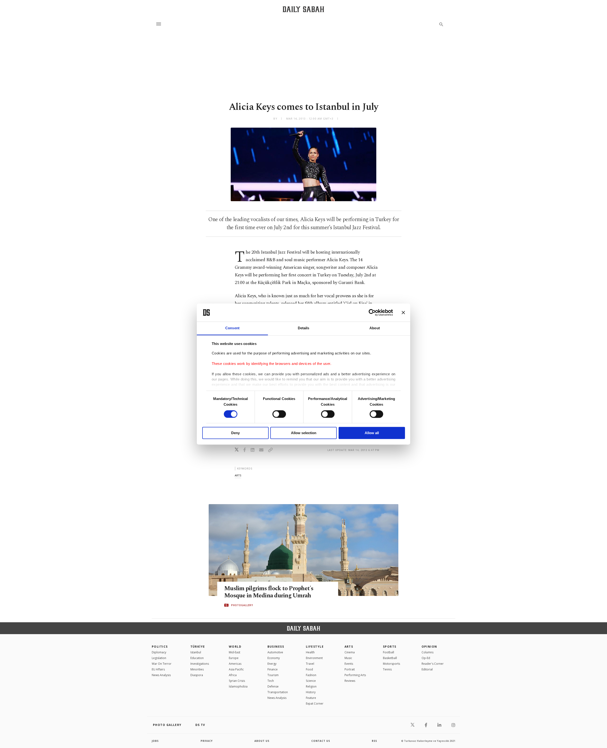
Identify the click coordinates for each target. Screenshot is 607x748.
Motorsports (391, 664)
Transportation (277, 692)
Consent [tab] (232, 328)
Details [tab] (303, 328)
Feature (311, 698)
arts (238, 475)
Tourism (273, 675)
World (235, 647)
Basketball (390, 658)
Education (197, 658)
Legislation (159, 658)
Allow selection (303, 433)
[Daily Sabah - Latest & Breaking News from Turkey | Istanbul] (303, 9)
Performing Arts (355, 675)
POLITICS (160, 647)
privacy (207, 741)
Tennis (387, 669)
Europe (234, 658)
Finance (272, 669)
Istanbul (195, 652)
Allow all (372, 433)
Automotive (275, 652)
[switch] (279, 414)
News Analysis (161, 675)
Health (310, 652)
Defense (273, 686)
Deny (235, 433)
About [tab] (374, 328)
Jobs (155, 741)
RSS (374, 741)
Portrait (350, 669)
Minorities (197, 669)
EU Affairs (158, 669)
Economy (273, 658)
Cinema (350, 652)
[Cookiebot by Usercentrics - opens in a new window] (372, 312)
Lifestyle (315, 647)
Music (348, 658)
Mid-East (234, 652)
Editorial (427, 669)
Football (388, 652)
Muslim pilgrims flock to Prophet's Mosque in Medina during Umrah (268, 592)
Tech (270, 681)
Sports (389, 647)
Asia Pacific (236, 669)
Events (349, 664)
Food (309, 669)
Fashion (311, 675)
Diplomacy (159, 652)
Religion (311, 686)
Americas (235, 664)
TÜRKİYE (197, 647)
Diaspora (196, 675)
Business (275, 647)
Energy (271, 664)
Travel (310, 664)
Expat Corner (314, 704)
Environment (314, 658)
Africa (233, 675)
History (311, 692)
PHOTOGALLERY (242, 605)
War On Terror (161, 664)
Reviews (350, 681)
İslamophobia (238, 686)
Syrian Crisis (237, 681)
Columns (427, 652)
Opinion (429, 647)
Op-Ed (426, 658)
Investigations (199, 664)
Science (311, 681)
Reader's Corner (433, 664)
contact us (320, 741)
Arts (349, 647)
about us (261, 741)
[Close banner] (403, 312)
